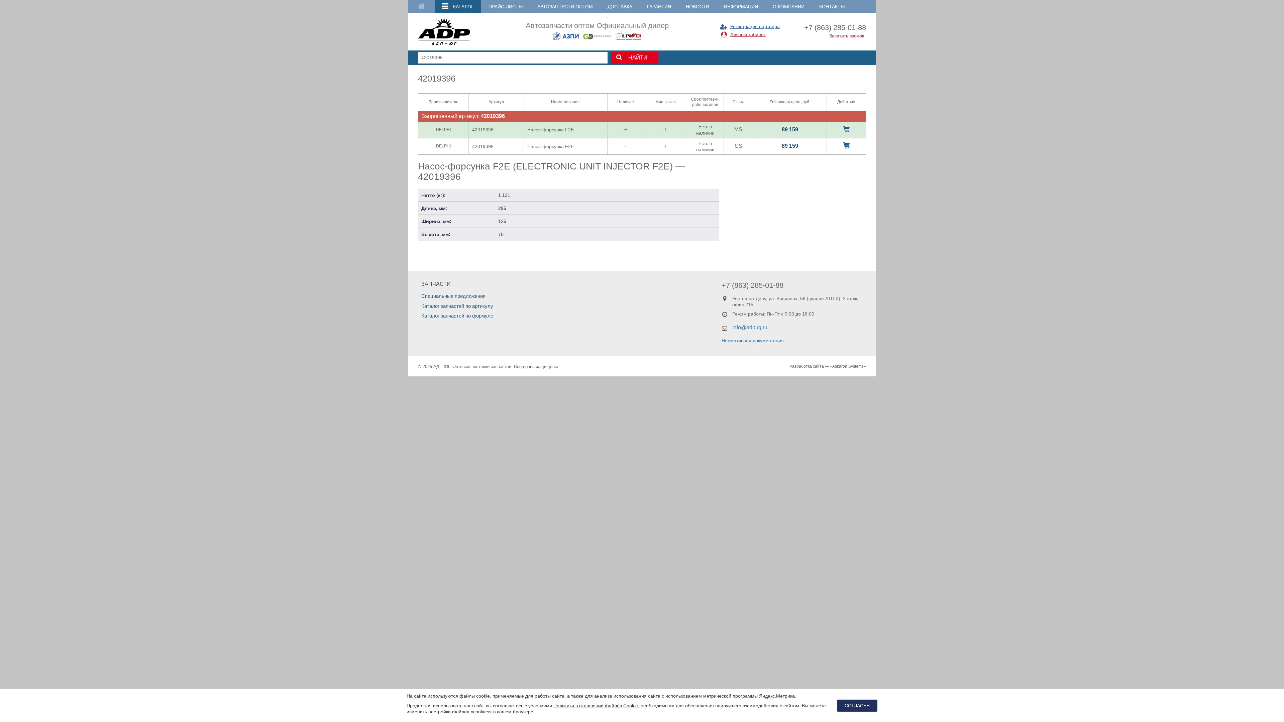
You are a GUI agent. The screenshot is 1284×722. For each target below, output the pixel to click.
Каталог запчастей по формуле (457, 316)
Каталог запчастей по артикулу (457, 306)
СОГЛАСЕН (857, 705)
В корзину (846, 129)
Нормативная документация (753, 340)
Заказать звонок (846, 35)
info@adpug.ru (749, 327)
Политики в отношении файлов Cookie (595, 705)
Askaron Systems (848, 366)
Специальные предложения (453, 296)
